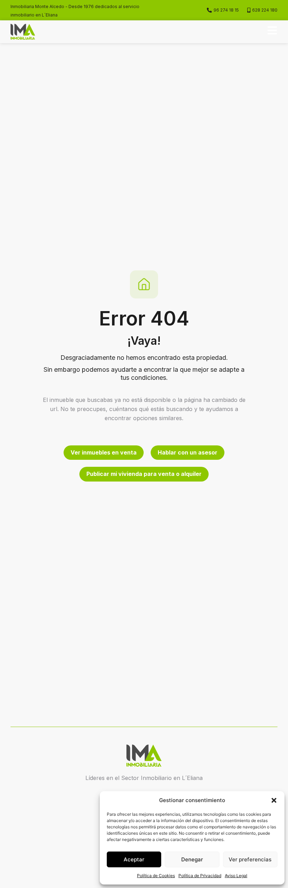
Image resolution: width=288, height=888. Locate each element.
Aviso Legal (236, 875)
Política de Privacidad (199, 875)
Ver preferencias (250, 859)
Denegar (192, 859)
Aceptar (134, 859)
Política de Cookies (156, 875)
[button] (273, 800)
